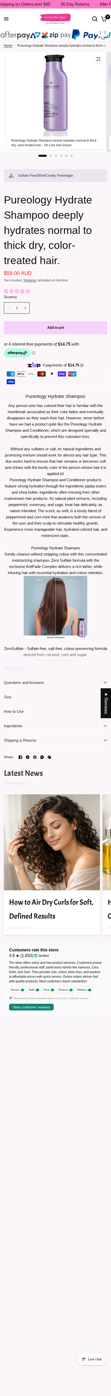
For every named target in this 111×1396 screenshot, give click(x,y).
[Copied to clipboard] (49, 760)
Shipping (29, 284)
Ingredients (13, 729)
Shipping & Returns (20, 743)
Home (8, 49)
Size (7, 700)
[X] (28, 760)
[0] (103, 19)
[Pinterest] (35, 760)
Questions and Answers (24, 686)
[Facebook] (20, 760)
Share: (9, 760)
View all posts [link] (15, 787)
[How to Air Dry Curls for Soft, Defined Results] (52, 846)
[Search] (94, 19)
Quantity (10, 301)
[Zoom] (98, 62)
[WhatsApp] (42, 760)
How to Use (14, 715)
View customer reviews (31, 1010)
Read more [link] (18, 931)
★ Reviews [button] (106, 703)
